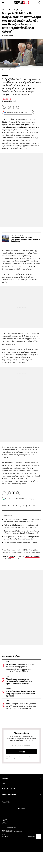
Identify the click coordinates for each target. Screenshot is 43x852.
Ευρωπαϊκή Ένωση (15, 10)
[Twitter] (9, 107)
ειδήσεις (16, 552)
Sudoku (37, 556)
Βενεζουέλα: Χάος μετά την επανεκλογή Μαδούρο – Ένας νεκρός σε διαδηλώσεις (26, 239)
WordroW (5, 559)
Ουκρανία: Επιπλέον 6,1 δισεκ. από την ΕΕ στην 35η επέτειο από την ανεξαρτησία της (22, 520)
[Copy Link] (18, 107)
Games (11, 556)
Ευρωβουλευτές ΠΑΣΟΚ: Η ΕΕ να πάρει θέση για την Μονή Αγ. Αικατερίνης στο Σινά (21, 537)
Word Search (14, 559)
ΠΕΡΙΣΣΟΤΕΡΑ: (7, 516)
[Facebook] (4, 107)
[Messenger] (13, 107)
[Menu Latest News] (39, 2)
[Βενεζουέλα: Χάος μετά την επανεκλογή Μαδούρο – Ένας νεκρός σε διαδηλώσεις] (5, 238)
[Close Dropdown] (40, 778)
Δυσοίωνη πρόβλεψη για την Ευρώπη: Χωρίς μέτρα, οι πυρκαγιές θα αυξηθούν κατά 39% (21, 532)
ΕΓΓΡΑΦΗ (21, 808)
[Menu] (3, 2)
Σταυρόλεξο (29, 556)
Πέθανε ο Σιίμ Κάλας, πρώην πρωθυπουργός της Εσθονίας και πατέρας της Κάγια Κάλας (21, 526)
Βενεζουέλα (19, 130)
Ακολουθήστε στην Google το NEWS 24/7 (16, 550)
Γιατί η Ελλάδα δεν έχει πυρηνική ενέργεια (21, 542)
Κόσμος (5, 10)
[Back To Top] (38, 836)
